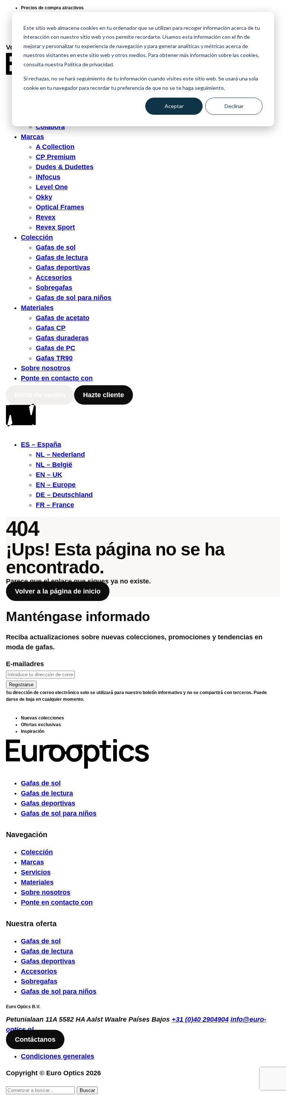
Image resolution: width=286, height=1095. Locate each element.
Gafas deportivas (63, 267)
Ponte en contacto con (57, 378)
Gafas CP (51, 328)
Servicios (36, 872)
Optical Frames (60, 207)
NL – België (54, 464)
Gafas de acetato (62, 318)
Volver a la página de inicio (58, 591)
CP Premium (56, 157)
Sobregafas (54, 287)
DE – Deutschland (64, 495)
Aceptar (174, 106)
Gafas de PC (55, 348)
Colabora (50, 126)
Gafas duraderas (62, 338)
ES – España (41, 444)
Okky (44, 197)
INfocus (48, 177)
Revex (45, 217)
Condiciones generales (57, 1056)
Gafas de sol (56, 247)
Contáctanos (35, 1039)
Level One (52, 187)
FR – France (55, 505)
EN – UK (49, 474)
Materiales (37, 307)
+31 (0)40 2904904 (200, 1019)
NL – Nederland (60, 454)
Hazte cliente (103, 395)
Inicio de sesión (40, 395)
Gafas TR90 (54, 358)
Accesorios (54, 277)
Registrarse (21, 684)
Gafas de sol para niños (73, 297)
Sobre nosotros (45, 368)
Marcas (32, 136)
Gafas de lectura (62, 257)
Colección (37, 237)
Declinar (234, 106)
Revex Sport (55, 227)
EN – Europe (56, 484)
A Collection (55, 147)
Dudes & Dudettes (64, 167)
